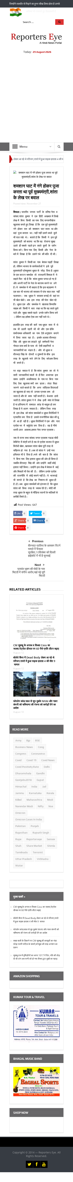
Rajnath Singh (41, 832)
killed (18, 799)
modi (50, 799)
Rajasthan (21, 832)
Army (18, 740)
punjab (35, 825)
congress (20, 753)
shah (18, 845)
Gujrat (40, 779)
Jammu (19, 793)
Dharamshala (23, 773)
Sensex (51, 839)
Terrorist (38, 852)
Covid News (48, 760)
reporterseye (34, 839)
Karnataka (35, 793)
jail (44, 786)
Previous (37, 541)
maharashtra (34, 799)
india (34, 786)
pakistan (20, 825)
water (19, 865)
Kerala (50, 793)
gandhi (40, 773)
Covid (18, 760)
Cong (41, 747)
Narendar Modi (24, 806)
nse (50, 806)
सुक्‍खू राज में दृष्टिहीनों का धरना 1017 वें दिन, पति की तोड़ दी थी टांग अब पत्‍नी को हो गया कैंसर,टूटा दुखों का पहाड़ (36, 957)
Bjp (28, 740)
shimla (51, 845)
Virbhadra (42, 858)
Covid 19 (31, 760)
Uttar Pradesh (23, 858)
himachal (20, 786)
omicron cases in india (28, 819)
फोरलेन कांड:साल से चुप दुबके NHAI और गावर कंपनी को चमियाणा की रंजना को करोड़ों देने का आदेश (35, 704)
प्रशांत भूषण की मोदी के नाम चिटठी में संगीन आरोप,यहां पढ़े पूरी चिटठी (28, 572)
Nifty (40, 806)
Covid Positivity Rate (27, 766)
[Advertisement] (36, 103)
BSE (37, 740)
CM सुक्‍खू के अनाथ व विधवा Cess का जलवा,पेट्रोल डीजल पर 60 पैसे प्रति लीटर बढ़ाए (36, 646)
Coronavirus (38, 753)
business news (24, 747)
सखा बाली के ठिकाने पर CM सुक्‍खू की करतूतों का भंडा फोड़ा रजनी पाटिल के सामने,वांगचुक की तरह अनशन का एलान (35, 944)
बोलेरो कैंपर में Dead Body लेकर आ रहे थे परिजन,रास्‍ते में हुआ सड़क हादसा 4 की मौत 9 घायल (34, 661)
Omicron (20, 812)
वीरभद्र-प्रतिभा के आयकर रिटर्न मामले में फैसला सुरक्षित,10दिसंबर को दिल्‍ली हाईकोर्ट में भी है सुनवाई (44, 550)
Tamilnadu (21, 852)
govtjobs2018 (23, 779)
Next (38, 564)
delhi (47, 766)
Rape (18, 839)
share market (34, 845)
